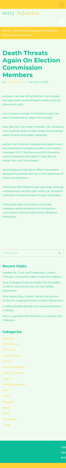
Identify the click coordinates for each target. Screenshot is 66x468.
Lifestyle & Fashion (14, 384)
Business (8, 338)
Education (9, 349)
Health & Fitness (13, 372)
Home (6, 30)
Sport (6, 413)
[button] (61, 4)
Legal (6, 378)
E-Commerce (11, 344)
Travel (6, 425)
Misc (5, 390)
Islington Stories (16, 82)
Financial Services (14, 367)
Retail (6, 407)
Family (7, 361)
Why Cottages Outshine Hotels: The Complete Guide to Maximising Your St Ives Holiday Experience (32, 286)
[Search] (59, 253)
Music (6, 396)
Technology (10, 419)
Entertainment (12, 355)
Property (8, 401)
